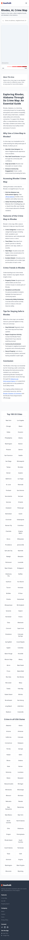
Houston (20, 432)
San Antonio (20, 490)
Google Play (6, 935)
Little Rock (20, 706)
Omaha (8, 599)
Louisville (20, 562)
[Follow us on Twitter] (2, 927)
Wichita (20, 694)
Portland (8, 490)
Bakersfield (20, 671)
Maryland (20, 778)
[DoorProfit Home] (6, 3)
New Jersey (20, 807)
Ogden (8, 648)
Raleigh (8, 556)
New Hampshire (8, 808)
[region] (14, 44)
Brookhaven (8, 700)
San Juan (20, 496)
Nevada (20, 801)
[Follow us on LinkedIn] (5, 927)
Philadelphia (8, 438)
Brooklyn (20, 467)
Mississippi (20, 790)
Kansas (20, 766)
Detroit (20, 449)
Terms (2, 917)
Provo (8, 671)
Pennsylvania (20, 834)
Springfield (8, 642)
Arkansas (20, 731)
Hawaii (8, 755)
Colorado (20, 737)
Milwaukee (20, 539)
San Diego (8, 461)
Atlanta (20, 438)
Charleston (8, 634)
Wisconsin (8, 871)
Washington (8, 444)
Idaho (20, 755)
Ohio (8, 828)
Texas (8, 854)
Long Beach (8, 706)
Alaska (20, 725)
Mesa (20, 683)
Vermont (8, 859)
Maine (8, 778)
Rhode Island (8, 840)
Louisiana (20, 772)
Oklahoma (20, 828)
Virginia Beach (20, 532)
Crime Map (4, 898)
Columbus (21, 525)
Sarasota (8, 611)
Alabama (8, 725)
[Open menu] (26, 3)
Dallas (8, 432)
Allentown (20, 622)
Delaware (20, 743)
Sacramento (8, 496)
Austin (20, 514)
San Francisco (8, 455)
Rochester (8, 617)
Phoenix (8, 449)
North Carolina (8, 821)
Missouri (8, 795)
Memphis (20, 556)
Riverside (20, 484)
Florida (8, 749)
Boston (20, 444)
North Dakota (20, 821)
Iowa (8, 766)
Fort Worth (20, 582)
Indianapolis (20, 519)
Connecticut (8, 743)
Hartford (8, 582)
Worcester (8, 683)
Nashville (20, 551)
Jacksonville (20, 545)
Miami (20, 426)
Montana (20, 795)
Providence (8, 545)
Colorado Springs (20, 635)
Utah (20, 854)
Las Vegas (20, 479)
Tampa (8, 467)
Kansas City (8, 525)
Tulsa (8, 622)
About (2, 911)
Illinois (8, 760)
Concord (8, 628)
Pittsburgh (20, 508)
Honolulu (20, 587)
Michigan (20, 784)
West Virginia (20, 865)
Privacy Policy (4, 920)
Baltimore (8, 479)
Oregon (8, 834)
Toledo (8, 688)
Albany (21, 659)
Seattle (20, 455)
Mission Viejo (8, 659)
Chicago (8, 426)
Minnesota (8, 790)
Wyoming (20, 871)
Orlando (20, 502)
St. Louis (8, 484)
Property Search (5, 904)
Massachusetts (8, 784)
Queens (20, 473)
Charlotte (8, 531)
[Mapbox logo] (5, 63)
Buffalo (20, 574)
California (8, 737)
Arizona (8, 731)
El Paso (20, 593)
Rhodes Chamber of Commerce (12, 393)
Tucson (8, 587)
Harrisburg (20, 700)
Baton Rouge (8, 653)
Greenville (20, 712)
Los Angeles (20, 420)
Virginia (20, 859)
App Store (5, 933)
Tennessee (20, 848)
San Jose (8, 502)
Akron (8, 665)
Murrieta (8, 677)
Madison (8, 712)
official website (9, 197)
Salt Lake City (8, 551)
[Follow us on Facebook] (7, 927)
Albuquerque (8, 605)
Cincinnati (8, 519)
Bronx (8, 539)
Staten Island (8, 694)
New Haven (20, 665)
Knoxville (20, 653)
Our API (3, 901)
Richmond (8, 562)
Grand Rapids (21, 642)
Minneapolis (20, 461)
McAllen (8, 593)
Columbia (20, 648)
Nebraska (8, 801)
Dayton (20, 611)
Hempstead (20, 599)
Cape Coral (20, 628)
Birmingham (20, 605)
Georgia (20, 749)
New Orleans (8, 568)
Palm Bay (20, 688)
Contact (3, 914)
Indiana (20, 760)
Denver (8, 473)
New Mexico (8, 815)
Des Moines (20, 677)
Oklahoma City (8, 575)
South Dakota (8, 848)
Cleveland (8, 508)
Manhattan (8, 514)
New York (8, 420)
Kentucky (8, 772)
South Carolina (20, 841)
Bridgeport (20, 568)
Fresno (20, 617)
